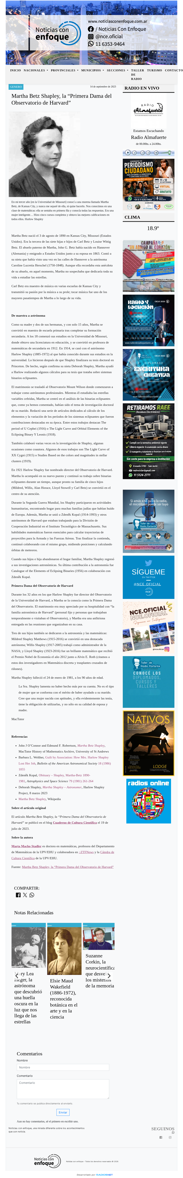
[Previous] (17, 976)
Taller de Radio (137, 74)
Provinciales (63, 70)
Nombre (22, 1060)
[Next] (109, 976)
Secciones (116, 70)
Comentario (25, 1076)
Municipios (91, 70)
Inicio (15, 70)
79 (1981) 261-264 (81, 781)
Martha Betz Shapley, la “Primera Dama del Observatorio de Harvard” (68, 867)
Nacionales (35, 70)
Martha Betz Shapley (32, 799)
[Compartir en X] (25, 896)
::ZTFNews (86, 852)
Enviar (63, 1112)
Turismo (154, 70)
